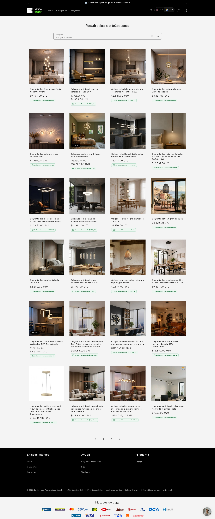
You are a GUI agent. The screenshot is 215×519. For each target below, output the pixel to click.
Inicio (29, 461)
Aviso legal (167, 490)
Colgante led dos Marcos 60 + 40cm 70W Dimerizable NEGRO (168, 281)
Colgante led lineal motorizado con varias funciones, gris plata (127, 342)
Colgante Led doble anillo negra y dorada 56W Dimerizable (165, 344)
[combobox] (108, 36)
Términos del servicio (114, 490)
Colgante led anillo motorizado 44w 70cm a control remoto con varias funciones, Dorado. (87, 344)
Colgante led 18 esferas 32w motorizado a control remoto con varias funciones (126, 409)
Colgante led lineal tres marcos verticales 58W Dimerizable (46, 342)
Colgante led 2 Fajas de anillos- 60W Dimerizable (84, 220)
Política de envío (132, 490)
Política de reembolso (94, 490)
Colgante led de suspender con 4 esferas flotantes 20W (127, 90)
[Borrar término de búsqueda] (152, 36)
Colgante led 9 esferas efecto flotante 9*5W (45, 90)
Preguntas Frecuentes (91, 461)
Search (138, 461)
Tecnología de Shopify (54, 490)
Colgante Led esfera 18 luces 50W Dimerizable (86, 155)
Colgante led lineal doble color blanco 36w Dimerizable (127, 155)
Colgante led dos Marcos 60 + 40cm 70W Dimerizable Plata (45, 220)
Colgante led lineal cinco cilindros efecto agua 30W (84, 281)
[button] (151, 10)
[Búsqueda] (158, 36)
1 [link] (95, 439)
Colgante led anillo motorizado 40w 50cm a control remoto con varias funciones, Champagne (46, 410)
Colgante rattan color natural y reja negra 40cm (127, 281)
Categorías (32, 466)
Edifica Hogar (39, 490)
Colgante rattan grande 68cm (168, 219)
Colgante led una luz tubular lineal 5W (45, 281)
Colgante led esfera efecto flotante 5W (44, 155)
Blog (83, 466)
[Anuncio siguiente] (187, 3)
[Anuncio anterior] (28, 3)
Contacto (85, 471)
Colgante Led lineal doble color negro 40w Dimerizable (168, 407)
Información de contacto (150, 490)
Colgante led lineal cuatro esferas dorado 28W (84, 90)
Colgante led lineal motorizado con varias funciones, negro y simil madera (87, 409)
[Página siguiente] (119, 439)
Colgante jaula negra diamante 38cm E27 (127, 220)
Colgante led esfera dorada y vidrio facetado (167, 90)
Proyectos (31, 471)
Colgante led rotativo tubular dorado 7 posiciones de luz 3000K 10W (167, 156)
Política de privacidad (74, 490)
